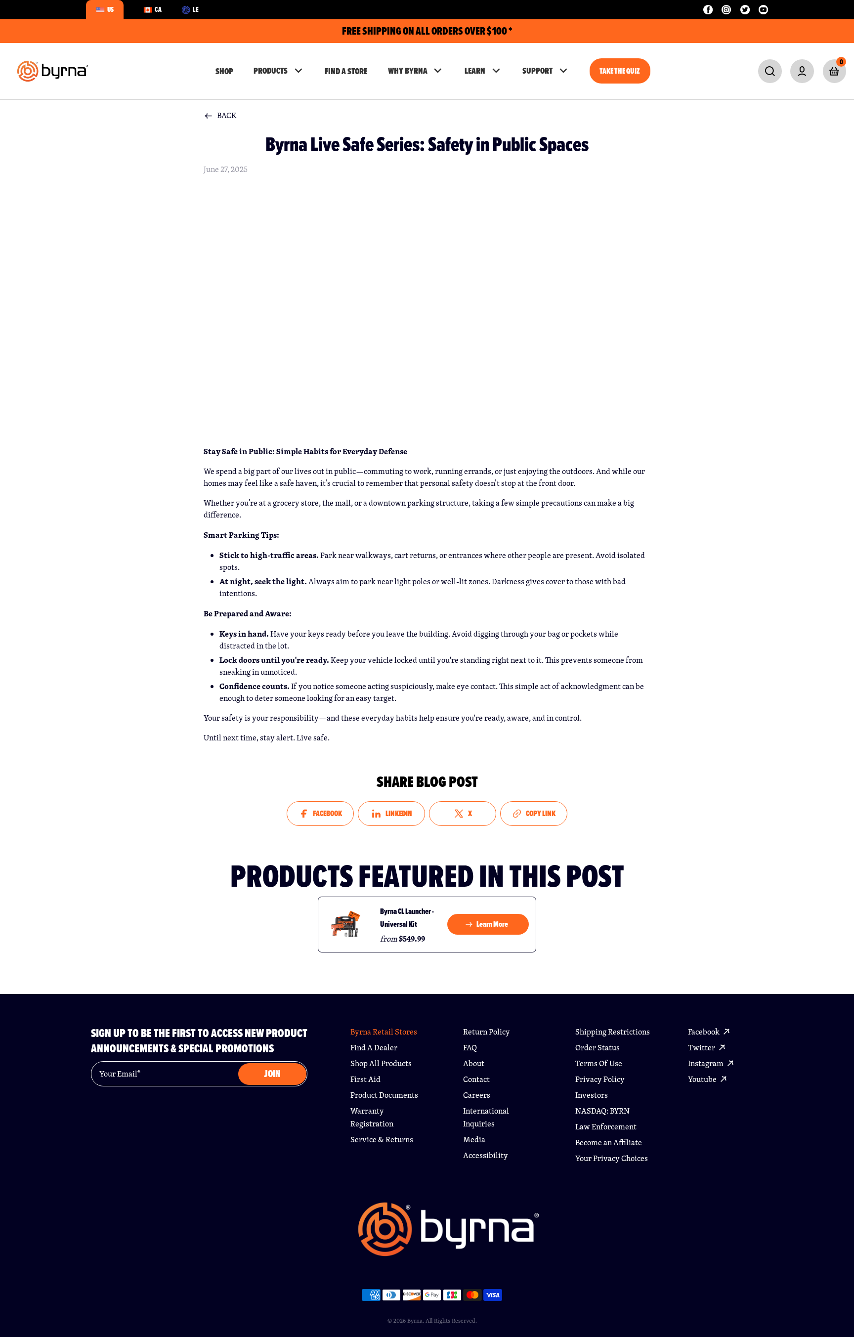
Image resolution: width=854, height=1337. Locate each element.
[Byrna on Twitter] (745, 9)
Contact (476, 1079)
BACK (227, 115)
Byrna (415, 1320)
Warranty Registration (371, 1117)
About (473, 1063)
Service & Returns (381, 1139)
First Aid (365, 1079)
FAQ (470, 1047)
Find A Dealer (373, 1047)
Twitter (702, 1047)
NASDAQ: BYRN (602, 1111)
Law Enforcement (606, 1126)
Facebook (704, 1031)
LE (196, 9)
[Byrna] (448, 1234)
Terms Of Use (598, 1063)
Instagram (706, 1063)
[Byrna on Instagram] (726, 9)
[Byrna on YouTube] (763, 9)
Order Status (597, 1047)
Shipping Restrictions (612, 1031)
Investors (591, 1095)
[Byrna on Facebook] (708, 9)
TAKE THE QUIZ (619, 71)
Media (474, 1139)
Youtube (703, 1079)
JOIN (272, 1074)
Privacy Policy (600, 1079)
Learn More (492, 924)
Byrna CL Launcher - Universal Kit (407, 918)
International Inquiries (486, 1117)
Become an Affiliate (608, 1142)
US (110, 9)
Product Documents (384, 1095)
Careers (476, 1095)
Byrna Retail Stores (383, 1031)
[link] (769, 71)
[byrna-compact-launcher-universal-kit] (345, 924)
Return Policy (486, 1031)
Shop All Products (381, 1063)
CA (158, 9)
